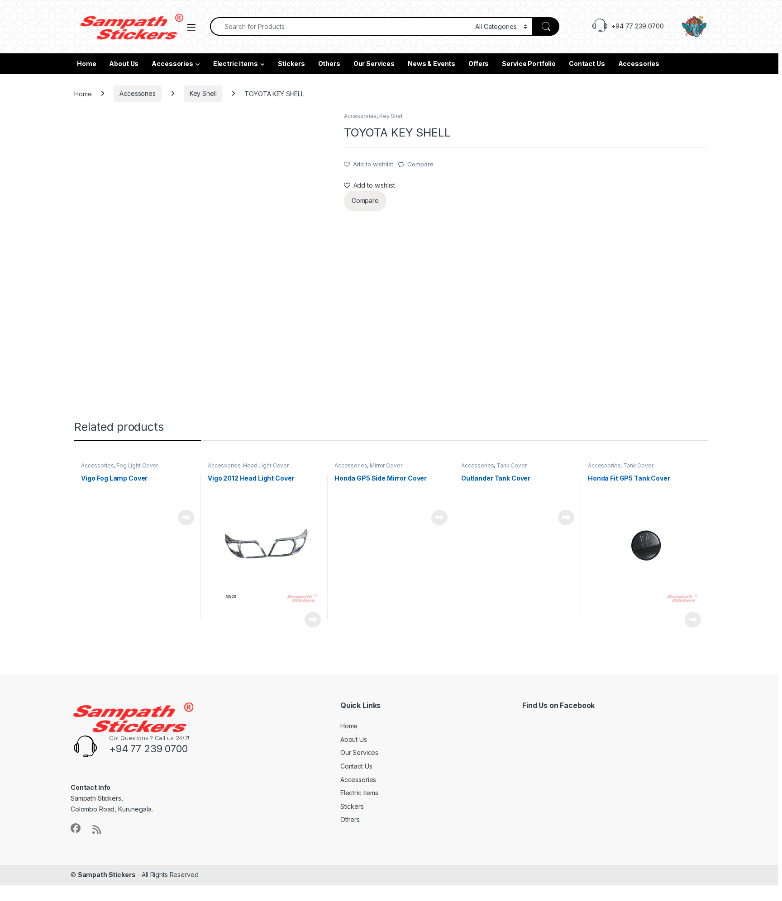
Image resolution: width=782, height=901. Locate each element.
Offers (478, 63)
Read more (186, 517)
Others (329, 63)
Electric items (235, 63)
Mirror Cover (386, 465)
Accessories (172, 63)
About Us (123, 63)
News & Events (431, 63)
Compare (420, 164)
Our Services (374, 63)
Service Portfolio (529, 63)
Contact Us (587, 63)
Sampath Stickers (107, 874)
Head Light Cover (266, 465)
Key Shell (203, 93)
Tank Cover (511, 465)
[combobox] (340, 26)
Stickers (291, 63)
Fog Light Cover (137, 465)
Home (86, 63)
